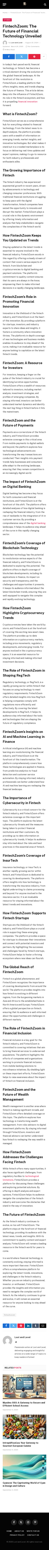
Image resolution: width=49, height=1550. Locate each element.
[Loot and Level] (24, 4)
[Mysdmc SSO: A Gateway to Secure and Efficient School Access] (24, 1386)
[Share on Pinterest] (34, 56)
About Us (19, 1531)
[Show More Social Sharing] (43, 56)
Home (5, 13)
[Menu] (4, 4)
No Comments (33, 46)
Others (7, 20)
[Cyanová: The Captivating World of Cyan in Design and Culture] (24, 1467)
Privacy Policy (17, 1535)
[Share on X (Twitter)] (22, 56)
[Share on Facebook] (9, 56)
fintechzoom (9, 1315)
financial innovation (27, 101)
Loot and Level (16, 43)
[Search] (44, 4)
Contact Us (33, 1535)
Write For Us (33, 1531)
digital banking (37, 523)
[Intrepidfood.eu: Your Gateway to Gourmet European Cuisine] (24, 1427)
